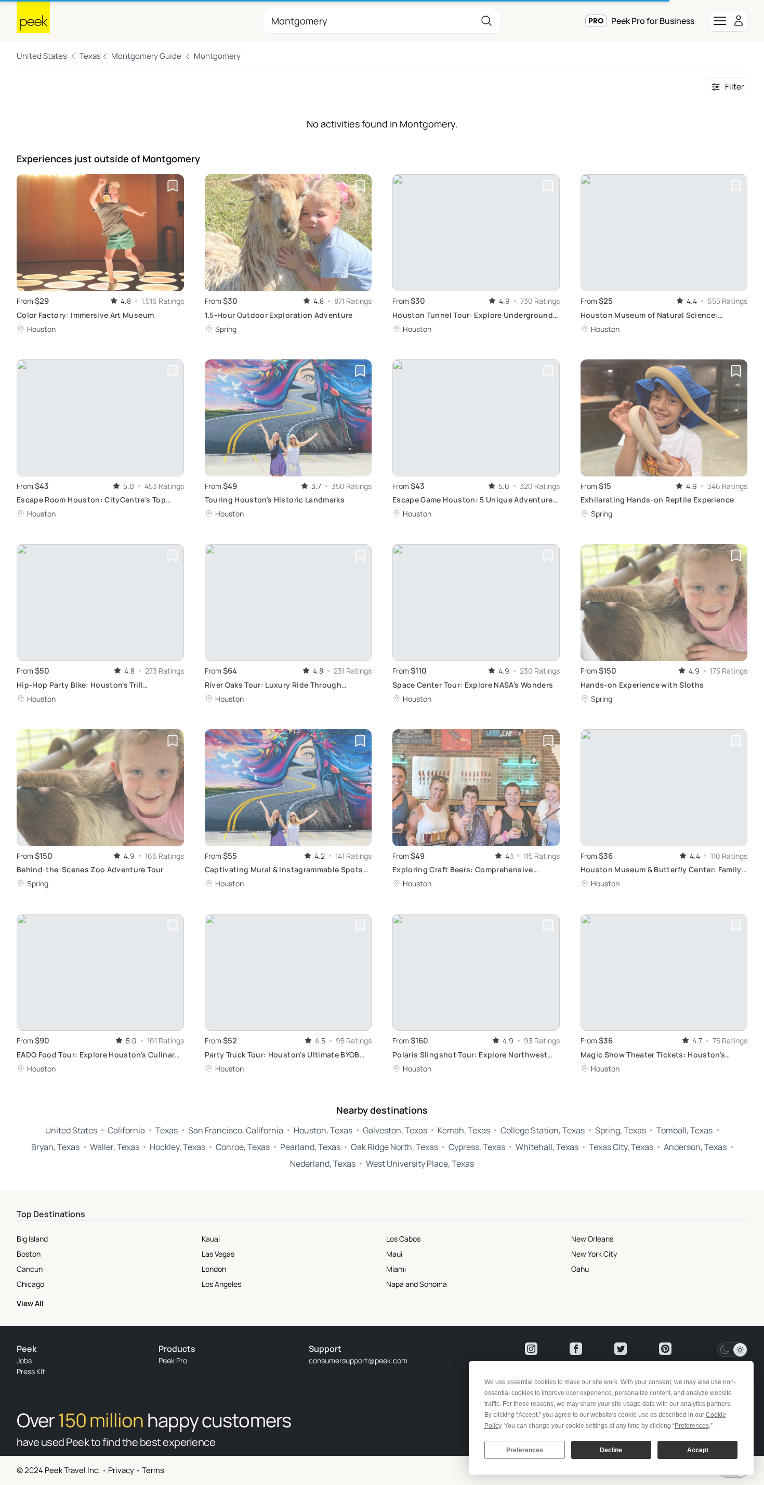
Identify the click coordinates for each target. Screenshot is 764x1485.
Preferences (524, 1450)
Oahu (580, 1269)
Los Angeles (221, 1284)
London (214, 1269)
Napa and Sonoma (416, 1284)
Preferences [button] (692, 1425)
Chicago (30, 1284)
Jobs (24, 1360)
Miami (396, 1269)
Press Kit (31, 1371)
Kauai (211, 1239)
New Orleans (592, 1239)
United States (42, 55)
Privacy (121, 1470)
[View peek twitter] (620, 1348)
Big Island (32, 1239)
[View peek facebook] (576, 1348)
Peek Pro (173, 1360)
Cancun (30, 1269)
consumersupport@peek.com (358, 1360)
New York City (594, 1254)
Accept (697, 1450)
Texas (90, 55)
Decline (611, 1450)
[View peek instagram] (531, 1348)
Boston (29, 1254)
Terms (153, 1470)
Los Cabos (403, 1239)
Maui (394, 1254)
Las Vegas (218, 1254)
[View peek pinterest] (665, 1348)
